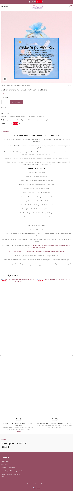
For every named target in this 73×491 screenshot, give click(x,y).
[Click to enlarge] (5, 79)
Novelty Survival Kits (13, 85)
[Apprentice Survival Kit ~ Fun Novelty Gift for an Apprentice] (18, 350)
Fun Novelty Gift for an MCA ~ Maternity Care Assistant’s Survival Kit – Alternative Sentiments (36, 252)
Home (3, 85)
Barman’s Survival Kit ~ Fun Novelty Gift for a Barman (54, 423)
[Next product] (70, 85)
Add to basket (16, 102)
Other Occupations (12, 429)
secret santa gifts (43, 120)
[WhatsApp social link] (43, 1)
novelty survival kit (24, 120)
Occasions (32, 117)
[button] (17, 419)
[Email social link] (35, 1)
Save (40, 1)
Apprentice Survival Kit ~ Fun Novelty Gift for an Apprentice (18, 424)
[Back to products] (68, 85)
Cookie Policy (5, 464)
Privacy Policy (5, 461)
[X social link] (32, 1)
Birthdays (12, 117)
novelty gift (14, 120)
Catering (59, 425)
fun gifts (7, 120)
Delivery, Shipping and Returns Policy (10, 475)
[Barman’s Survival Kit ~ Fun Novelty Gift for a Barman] (54, 350)
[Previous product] (66, 85)
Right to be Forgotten (8, 468)
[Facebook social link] (30, 1)
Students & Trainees (24, 429)
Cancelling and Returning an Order (12, 471)
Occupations (26, 85)
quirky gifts (34, 120)
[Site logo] (36, 6)
